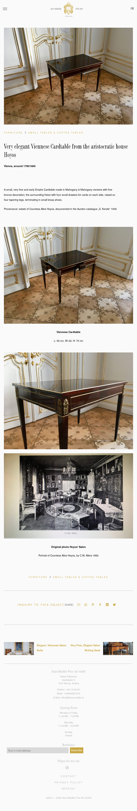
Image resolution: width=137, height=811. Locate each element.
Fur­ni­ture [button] (13, 132)
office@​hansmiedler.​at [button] (72, 697)
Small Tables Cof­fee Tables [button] (55, 132)
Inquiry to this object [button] (41, 604)
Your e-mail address (19, 750)
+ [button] (73, 689)
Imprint (68, 788)
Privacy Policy (68, 782)
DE (132, 8)
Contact (68, 776)
